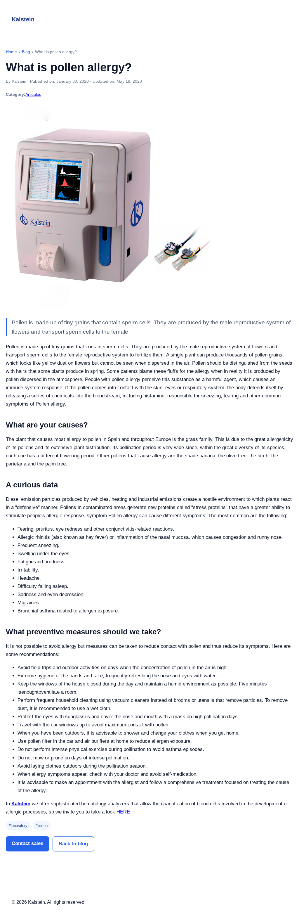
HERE (123, 812)
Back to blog (73, 843)
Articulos (33, 94)
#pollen (42, 825)
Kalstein (23, 19)
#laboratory (18, 825)
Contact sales (27, 843)
